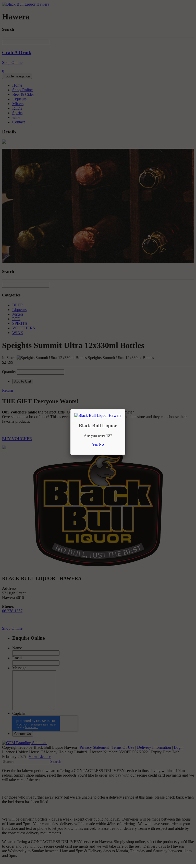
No (101, 444)
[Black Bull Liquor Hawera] (97, 415)
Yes (95, 444)
